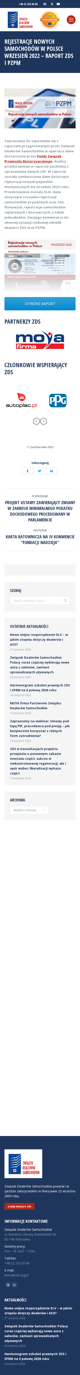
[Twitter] (39, 471)
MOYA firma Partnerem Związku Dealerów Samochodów (35, 705)
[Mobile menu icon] (71, 19)
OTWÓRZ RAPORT (40, 303)
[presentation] (36, 422)
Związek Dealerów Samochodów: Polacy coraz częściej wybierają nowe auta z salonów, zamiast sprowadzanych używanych (39, 664)
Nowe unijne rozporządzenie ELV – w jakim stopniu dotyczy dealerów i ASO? (39, 639)
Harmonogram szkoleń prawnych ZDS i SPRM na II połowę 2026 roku (40, 687)
